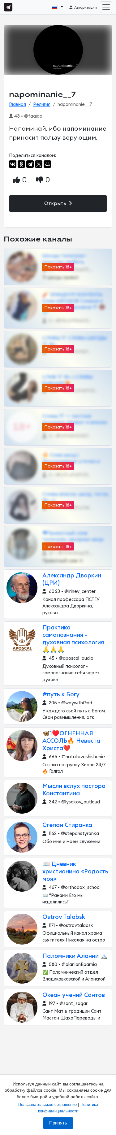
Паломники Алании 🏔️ (75, 956)
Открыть (55, 203)
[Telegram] (30, 164)
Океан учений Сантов (73, 995)
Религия (41, 104)
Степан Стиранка (67, 825)
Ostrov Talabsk (63, 917)
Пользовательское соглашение (47, 1104)
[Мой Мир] (47, 164)
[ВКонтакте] (12, 164)
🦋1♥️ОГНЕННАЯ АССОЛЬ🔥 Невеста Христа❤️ (71, 741)
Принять (58, 1122)
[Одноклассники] (21, 164)
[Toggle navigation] (106, 7)
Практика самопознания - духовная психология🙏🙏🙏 (73, 639)
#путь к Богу (60, 695)
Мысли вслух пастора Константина (73, 790)
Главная (17, 104)
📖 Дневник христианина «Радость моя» (75, 871)
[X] (38, 164)
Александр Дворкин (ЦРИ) (71, 579)
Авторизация (85, 7)
